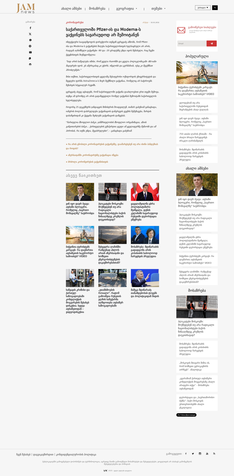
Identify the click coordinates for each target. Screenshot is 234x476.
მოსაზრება (97, 8)
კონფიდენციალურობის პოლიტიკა (76, 454)
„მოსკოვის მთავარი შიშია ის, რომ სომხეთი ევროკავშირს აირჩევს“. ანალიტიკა (194, 366)
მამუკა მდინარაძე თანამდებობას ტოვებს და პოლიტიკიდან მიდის (145, 293)
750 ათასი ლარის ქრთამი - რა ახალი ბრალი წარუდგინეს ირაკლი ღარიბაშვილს (195, 137)
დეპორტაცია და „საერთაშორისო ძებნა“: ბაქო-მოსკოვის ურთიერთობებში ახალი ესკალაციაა (196, 402)
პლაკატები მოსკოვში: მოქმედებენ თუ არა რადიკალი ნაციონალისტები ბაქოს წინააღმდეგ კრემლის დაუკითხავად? (112, 211)
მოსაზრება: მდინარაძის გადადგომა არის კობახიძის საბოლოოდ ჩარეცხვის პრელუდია (145, 251)
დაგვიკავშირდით (43, 454)
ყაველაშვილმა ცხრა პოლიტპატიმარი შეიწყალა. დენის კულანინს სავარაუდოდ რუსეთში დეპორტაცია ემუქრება (144, 211)
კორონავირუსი (74, 22)
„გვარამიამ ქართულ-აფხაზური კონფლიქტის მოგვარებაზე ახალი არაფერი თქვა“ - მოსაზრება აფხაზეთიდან (197, 383)
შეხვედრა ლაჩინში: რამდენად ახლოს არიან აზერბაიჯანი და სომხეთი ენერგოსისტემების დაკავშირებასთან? (111, 254)
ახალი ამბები (71, 8)
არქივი (146, 22)
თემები (156, 8)
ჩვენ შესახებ (23, 454)
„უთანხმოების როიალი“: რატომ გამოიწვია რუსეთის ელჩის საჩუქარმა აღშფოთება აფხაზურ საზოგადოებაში (110, 297)
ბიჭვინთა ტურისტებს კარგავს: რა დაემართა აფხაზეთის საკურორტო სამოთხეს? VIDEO (79, 251)
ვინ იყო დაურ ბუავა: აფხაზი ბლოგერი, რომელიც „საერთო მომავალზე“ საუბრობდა (80, 208)
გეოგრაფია (125, 8)
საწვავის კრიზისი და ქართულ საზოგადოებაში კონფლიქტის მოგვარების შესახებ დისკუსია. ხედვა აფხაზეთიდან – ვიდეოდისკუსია (78, 301)
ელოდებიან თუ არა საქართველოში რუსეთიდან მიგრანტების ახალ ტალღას (193, 106)
